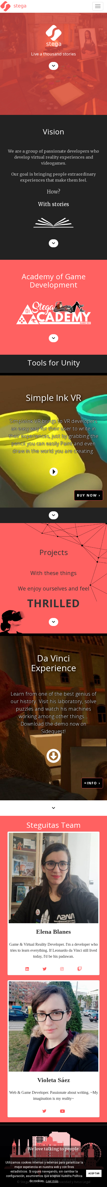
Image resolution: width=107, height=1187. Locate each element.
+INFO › (92, 783)
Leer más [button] (52, 1181)
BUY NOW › (88, 495)
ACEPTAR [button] (94, 1173)
